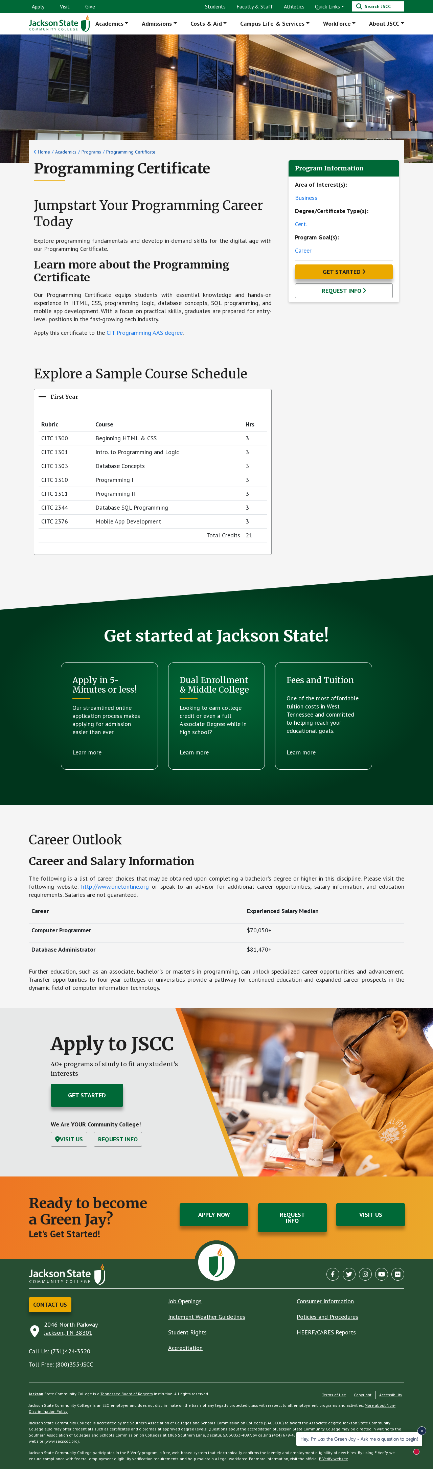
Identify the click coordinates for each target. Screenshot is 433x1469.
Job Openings (185, 1301)
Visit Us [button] (71, 1139)
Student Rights (187, 1332)
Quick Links (327, 6)
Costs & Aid (206, 23)
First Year (64, 396)
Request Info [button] (341, 291)
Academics (109, 23)
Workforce (337, 23)
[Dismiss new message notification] (421, 1430)
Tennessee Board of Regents (126, 1393)
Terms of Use (334, 1394)
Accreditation (185, 1348)
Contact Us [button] (50, 1304)
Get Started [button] (342, 272)
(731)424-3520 (70, 1351)
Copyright (362, 1394)
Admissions (157, 23)
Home (44, 152)
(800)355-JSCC (74, 1364)
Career (303, 250)
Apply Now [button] (214, 1214)
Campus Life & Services (272, 23)
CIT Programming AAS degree (145, 332)
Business (306, 198)
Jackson (36, 1393)
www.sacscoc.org (61, 1441)
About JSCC (384, 23)
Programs (91, 152)
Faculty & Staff (254, 6)
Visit (65, 6)
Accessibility (390, 1394)
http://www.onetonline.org (115, 886)
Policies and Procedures (327, 1317)
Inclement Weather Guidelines (206, 1317)
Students (215, 6)
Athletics (294, 6)
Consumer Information (325, 1301)
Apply (38, 6)
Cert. (301, 224)
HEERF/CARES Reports (326, 1332)
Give (90, 6)
